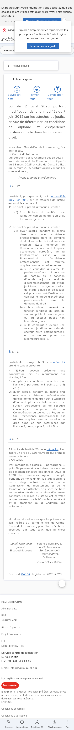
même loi (59, 362)
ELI (3, 641)
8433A (25, 574)
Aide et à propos (10, 627)
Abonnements (9, 608)
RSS (3, 615)
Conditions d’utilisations (14, 715)
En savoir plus (12, 21)
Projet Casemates (11, 634)
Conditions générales (13, 708)
